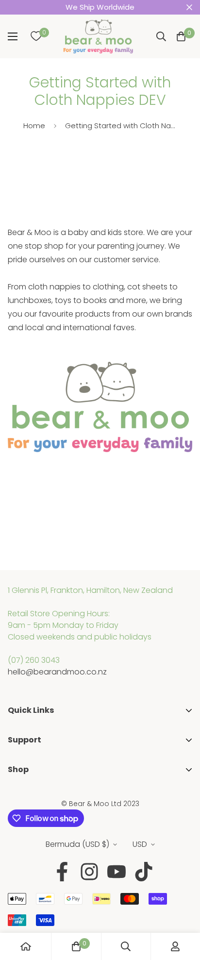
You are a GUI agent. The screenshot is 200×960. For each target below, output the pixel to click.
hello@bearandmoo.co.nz (57, 671)
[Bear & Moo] (98, 36)
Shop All (22, 795)
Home (34, 125)
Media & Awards (38, 752)
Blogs (18, 781)
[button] (181, 36)
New (16, 826)
